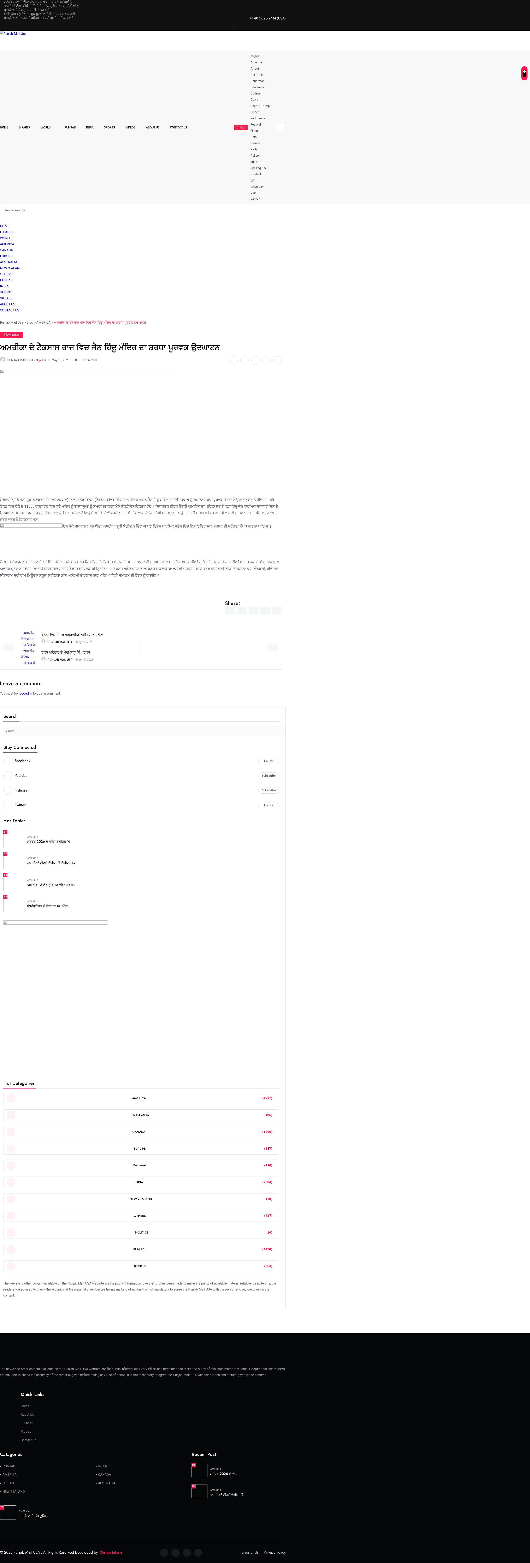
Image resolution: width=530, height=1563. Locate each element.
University (257, 187)
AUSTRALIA (8, 262)
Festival (256, 124)
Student (256, 174)
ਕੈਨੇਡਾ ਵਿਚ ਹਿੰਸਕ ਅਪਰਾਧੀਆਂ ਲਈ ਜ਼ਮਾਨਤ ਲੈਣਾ (72, 634)
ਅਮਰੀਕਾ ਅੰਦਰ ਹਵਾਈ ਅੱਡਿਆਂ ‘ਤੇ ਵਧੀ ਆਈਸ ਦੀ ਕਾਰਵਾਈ (39, 18)
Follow (268, 761)
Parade (255, 143)
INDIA (90, 127)
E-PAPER (24, 127)
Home (25, 1406)
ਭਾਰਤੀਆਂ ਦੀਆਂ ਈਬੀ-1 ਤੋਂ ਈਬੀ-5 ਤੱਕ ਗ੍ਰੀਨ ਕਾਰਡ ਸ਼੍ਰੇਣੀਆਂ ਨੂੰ (41, 6)
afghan (255, 56)
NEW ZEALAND (13, 1492)
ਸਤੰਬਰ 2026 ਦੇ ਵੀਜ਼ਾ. (224, 1473)
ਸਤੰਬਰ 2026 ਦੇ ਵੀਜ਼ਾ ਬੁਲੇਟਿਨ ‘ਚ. (49, 841)
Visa (254, 193)
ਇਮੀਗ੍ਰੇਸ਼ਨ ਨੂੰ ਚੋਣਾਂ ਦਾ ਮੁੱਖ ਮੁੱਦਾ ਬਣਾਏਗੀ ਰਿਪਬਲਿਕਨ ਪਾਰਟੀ (39, 14)
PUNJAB (70, 127)
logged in (25, 693)
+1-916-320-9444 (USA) (268, 18)
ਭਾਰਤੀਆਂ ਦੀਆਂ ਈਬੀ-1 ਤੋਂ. (227, 1495)
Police (255, 155)
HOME (4, 127)
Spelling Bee (259, 168)
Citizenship (258, 87)
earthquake (258, 118)
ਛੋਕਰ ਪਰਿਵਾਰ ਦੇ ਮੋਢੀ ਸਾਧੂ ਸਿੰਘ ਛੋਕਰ (65, 652)
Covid (254, 100)
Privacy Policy (275, 1552)
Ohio (254, 137)
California (257, 75)
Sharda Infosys (111, 1552)
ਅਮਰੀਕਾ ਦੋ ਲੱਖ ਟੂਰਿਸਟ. (34, 1516)
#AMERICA (11, 335)
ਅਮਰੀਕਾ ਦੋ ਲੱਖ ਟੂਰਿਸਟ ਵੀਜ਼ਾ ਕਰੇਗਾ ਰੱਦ (28, 10)
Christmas (258, 81)
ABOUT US (153, 127)
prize (254, 162)
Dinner (255, 112)
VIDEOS (130, 127)
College (256, 93)
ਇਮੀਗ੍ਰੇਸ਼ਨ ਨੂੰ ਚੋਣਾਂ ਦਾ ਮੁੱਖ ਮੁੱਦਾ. (48, 906)
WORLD (46, 127)
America (256, 62)
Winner (255, 199)
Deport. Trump (260, 106)
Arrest (255, 68)
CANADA (6, 250)
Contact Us (28, 1440)
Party (254, 149)
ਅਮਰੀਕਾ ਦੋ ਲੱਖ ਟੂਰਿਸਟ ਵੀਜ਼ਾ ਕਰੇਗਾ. (51, 884)
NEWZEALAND (11, 268)
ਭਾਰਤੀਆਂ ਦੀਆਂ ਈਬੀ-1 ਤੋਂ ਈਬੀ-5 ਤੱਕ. (51, 863)
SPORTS (109, 127)
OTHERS (6, 274)
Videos (26, 1431)
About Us (27, 1415)
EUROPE (6, 256)
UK (252, 180)
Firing (254, 131)
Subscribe (269, 775)
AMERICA (7, 244)
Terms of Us (249, 1552)
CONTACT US (178, 127)
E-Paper (27, 1423)
